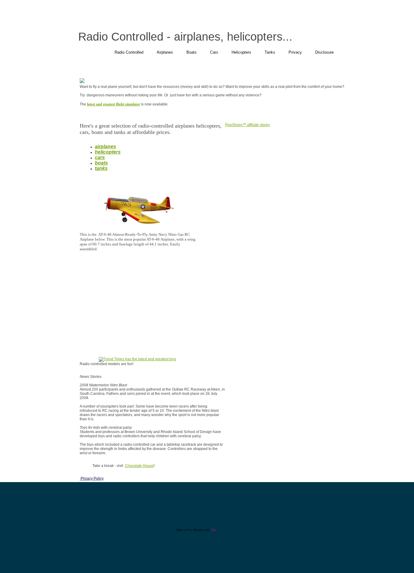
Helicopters (241, 52)
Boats (191, 52)
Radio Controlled (129, 52)
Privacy (295, 52)
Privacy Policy (92, 478)
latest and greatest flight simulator (113, 104)
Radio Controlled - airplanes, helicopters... (185, 36)
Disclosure (324, 52)
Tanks (270, 52)
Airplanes (165, 52)
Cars (214, 52)
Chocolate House (139, 466)
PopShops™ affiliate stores (247, 125)
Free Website (195, 529)
